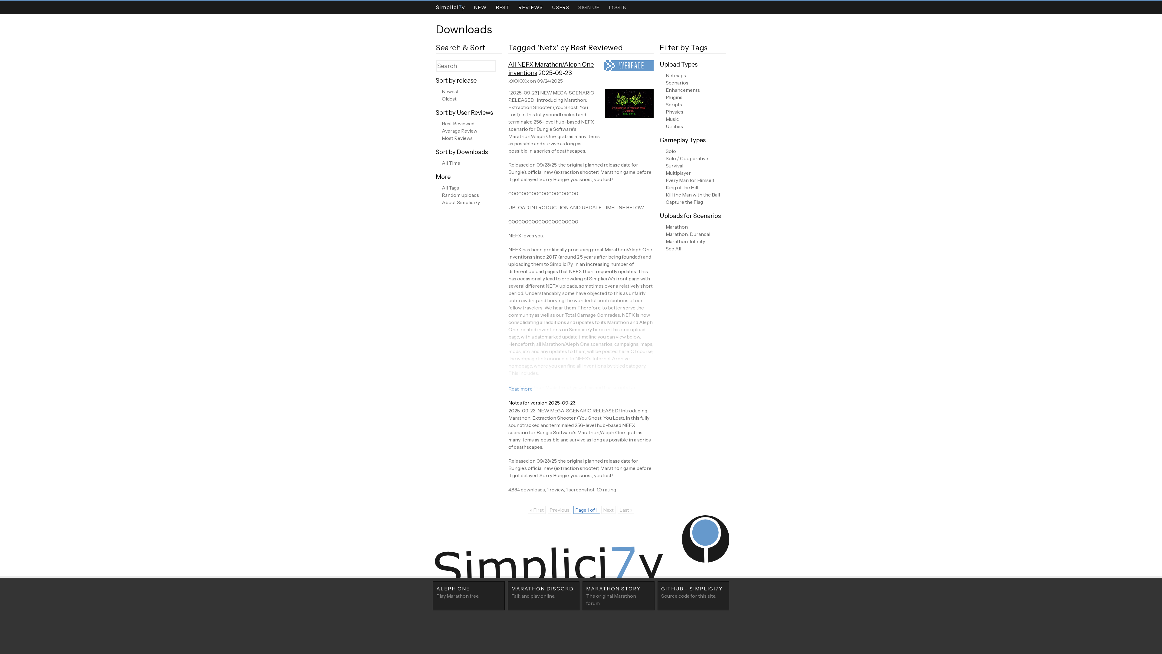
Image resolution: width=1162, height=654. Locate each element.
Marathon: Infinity (685, 241)
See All (673, 249)
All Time (451, 163)
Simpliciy (450, 7)
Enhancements (683, 90)
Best (502, 7)
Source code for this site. (692, 592)
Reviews (530, 7)
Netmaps (676, 75)
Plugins (674, 97)
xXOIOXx (518, 81)
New (480, 7)
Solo (671, 151)
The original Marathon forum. (613, 596)
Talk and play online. (542, 592)
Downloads (464, 29)
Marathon (677, 227)
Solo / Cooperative (687, 158)
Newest (450, 91)
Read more (520, 389)
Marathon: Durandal (688, 234)
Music (672, 119)
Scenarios (677, 83)
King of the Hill (682, 187)
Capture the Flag (684, 202)
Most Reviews (457, 138)
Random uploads (460, 195)
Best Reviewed (458, 124)
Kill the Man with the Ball (693, 195)
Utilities (674, 126)
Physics (674, 112)
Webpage (631, 65)
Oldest (449, 99)
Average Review (459, 131)
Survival (674, 166)
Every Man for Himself (690, 180)
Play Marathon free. (457, 592)
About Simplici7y (461, 202)
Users (560, 7)
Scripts (674, 104)
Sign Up (589, 7)
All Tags (450, 188)
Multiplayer (678, 173)
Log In (618, 7)
